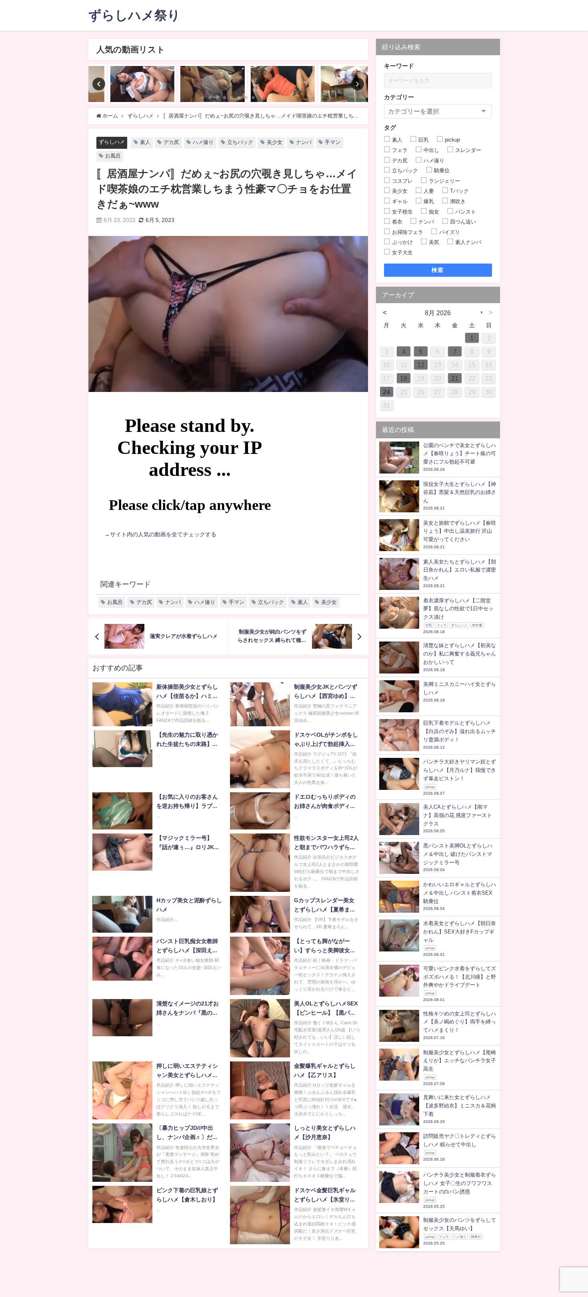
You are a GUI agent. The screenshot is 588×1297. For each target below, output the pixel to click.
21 (454, 378)
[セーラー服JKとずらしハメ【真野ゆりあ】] (334, 84)
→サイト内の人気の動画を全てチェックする (160, 534)
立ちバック (240, 142)
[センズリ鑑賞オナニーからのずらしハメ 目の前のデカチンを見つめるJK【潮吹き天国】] (123, 84)
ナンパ (304, 142)
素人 (145, 142)
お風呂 (113, 155)
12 (420, 365)
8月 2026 (438, 313)
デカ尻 (171, 142)
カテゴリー (399, 97)
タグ (390, 127)
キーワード (399, 66)
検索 (438, 270)
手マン (332, 142)
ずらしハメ (112, 141)
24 (386, 392)
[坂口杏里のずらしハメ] (264, 84)
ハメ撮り (203, 142)
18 (403, 378)
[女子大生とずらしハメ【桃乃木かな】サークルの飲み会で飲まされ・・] (193, 84)
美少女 (274, 142)
